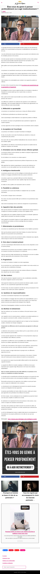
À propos (4, 555)
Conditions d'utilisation (7, 563)
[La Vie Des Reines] (19, 2)
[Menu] (1, 2)
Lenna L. (4, 11)
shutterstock (20, 41)
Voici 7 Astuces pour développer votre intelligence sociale (22, 419)
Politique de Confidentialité (8, 560)
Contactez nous (6, 558)
